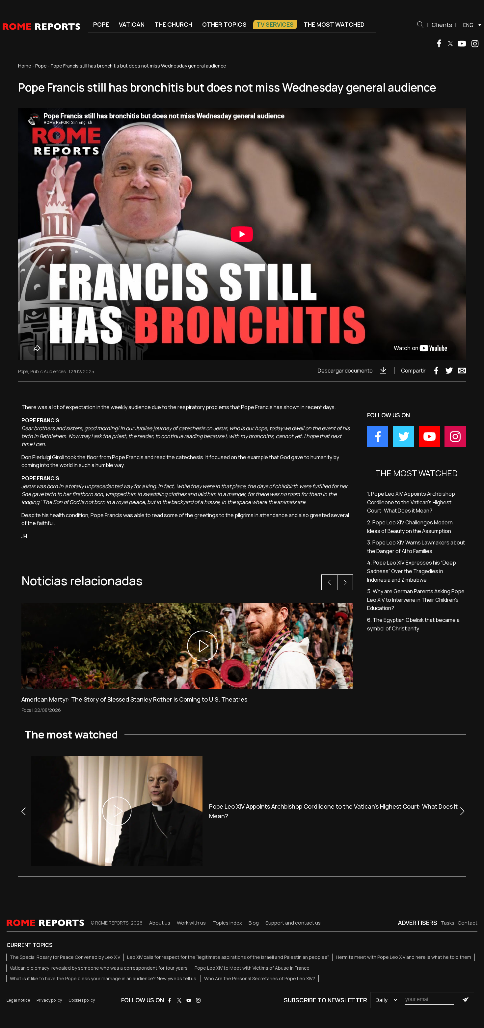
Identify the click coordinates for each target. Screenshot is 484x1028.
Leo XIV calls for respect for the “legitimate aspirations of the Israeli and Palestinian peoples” (228, 957)
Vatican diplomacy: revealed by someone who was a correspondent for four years (99, 968)
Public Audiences (48, 371)
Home (24, 66)
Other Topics (224, 24)
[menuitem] (470, 24)
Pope (101, 24)
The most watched (334, 24)
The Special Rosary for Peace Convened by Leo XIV (65, 957)
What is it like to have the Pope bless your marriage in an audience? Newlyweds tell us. (103, 978)
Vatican (132, 24)
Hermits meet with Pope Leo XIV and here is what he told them (403, 957)
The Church (173, 24)
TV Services (275, 24)
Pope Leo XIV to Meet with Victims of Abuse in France (252, 968)
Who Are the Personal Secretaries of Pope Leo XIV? (259, 978)
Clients (442, 25)
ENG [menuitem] (468, 25)
